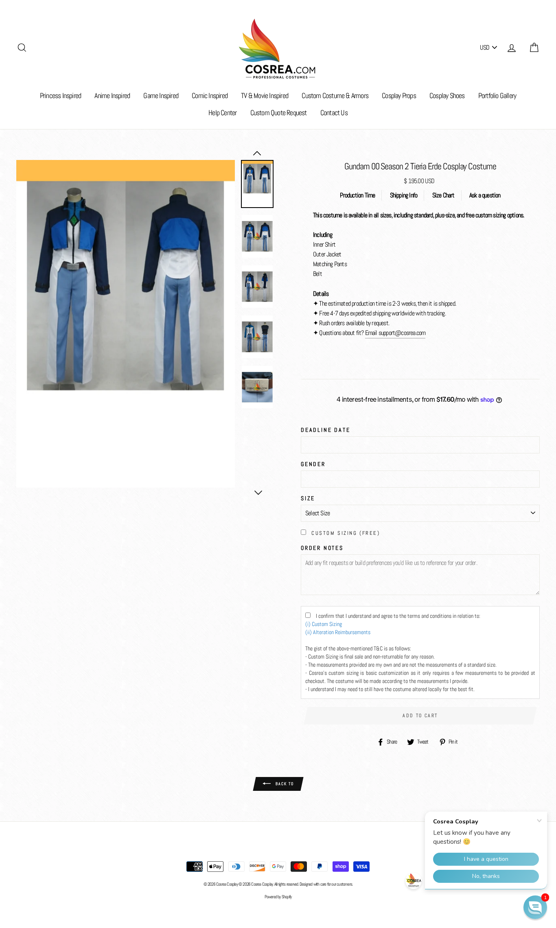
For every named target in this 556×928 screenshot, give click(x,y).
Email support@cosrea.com (395, 332)
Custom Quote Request (278, 112)
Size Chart (443, 195)
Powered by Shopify (278, 897)
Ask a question (485, 195)
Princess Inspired (60, 95)
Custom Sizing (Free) (345, 533)
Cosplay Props (399, 95)
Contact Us (334, 112)
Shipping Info (404, 195)
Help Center (222, 112)
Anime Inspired (112, 95)
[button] (535, 907)
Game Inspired (160, 95)
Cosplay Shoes (447, 95)
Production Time (357, 195)
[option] (125, 324)
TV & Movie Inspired (264, 95)
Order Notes (322, 548)
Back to (284, 783)
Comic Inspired (210, 95)
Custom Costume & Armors (335, 95)
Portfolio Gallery (497, 95)
